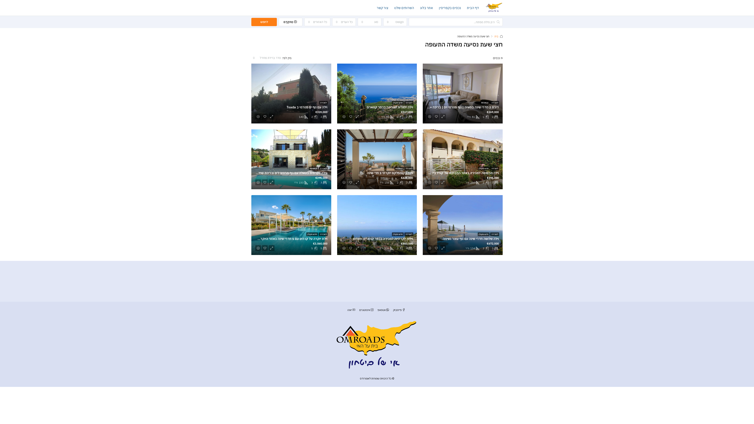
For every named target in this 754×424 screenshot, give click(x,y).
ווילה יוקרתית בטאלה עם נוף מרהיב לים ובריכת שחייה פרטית (286, 173)
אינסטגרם (365, 310)
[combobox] (395, 22)
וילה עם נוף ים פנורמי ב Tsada (306, 107)
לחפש (264, 22)
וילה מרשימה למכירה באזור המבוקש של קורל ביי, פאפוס (460, 173)
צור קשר (382, 8)
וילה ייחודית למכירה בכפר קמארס (390, 107)
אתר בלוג (426, 8)
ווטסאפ (381, 310)
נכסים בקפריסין (450, 8)
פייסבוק (397, 310)
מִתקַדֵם (289, 22)
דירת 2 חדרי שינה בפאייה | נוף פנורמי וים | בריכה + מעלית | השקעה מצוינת (448, 107)
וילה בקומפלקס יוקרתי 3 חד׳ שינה (390, 173)
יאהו (350, 310)
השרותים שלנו (404, 8)
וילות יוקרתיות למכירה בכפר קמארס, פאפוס (383, 239)
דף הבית (473, 8)
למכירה (494, 102)
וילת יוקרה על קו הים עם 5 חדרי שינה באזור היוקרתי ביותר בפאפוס (282, 239)
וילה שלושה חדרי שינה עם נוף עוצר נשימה (471, 239)
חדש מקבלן (398, 102)
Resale (485, 102)
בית (496, 36)
